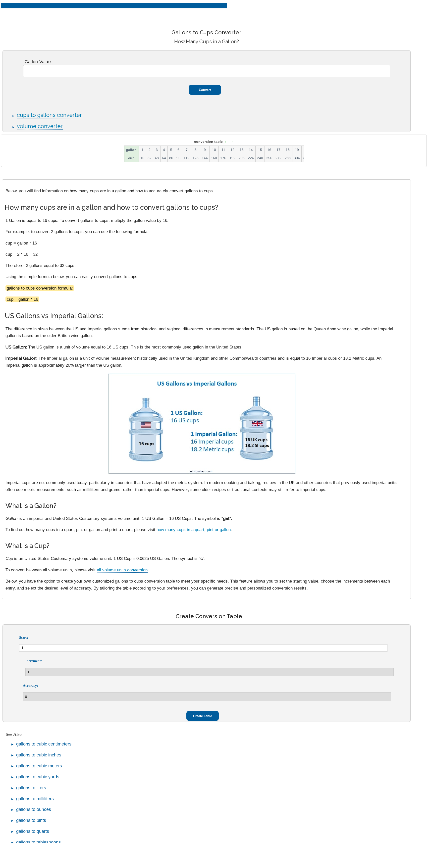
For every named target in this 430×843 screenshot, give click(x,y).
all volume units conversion (122, 569)
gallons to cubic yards (37, 776)
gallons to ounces (33, 809)
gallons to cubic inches (38, 754)
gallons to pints (31, 820)
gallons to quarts (32, 831)
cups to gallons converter (49, 115)
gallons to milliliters (35, 798)
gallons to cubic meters (39, 765)
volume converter (40, 126)
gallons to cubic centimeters (43, 744)
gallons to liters (31, 787)
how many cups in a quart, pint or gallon (194, 529)
